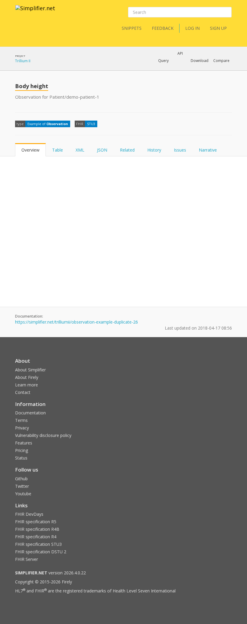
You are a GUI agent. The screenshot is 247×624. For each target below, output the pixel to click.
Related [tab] (127, 150)
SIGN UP (218, 28)
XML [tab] (80, 150)
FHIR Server (26, 559)
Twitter (22, 486)
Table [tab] (57, 150)
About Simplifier (30, 370)
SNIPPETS (132, 28)
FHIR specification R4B (37, 529)
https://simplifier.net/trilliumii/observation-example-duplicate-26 (76, 322)
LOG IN (192, 28)
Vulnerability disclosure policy (43, 435)
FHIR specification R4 (35, 536)
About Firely (26, 377)
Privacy (22, 428)
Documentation (30, 413)
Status (21, 458)
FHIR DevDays (29, 514)
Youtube (23, 493)
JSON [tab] (102, 150)
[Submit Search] (226, 12)
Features (23, 443)
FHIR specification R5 (35, 521)
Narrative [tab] (208, 150)
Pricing (21, 450)
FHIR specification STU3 (38, 544)
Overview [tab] (30, 150)
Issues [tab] (180, 150)
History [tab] (154, 150)
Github (21, 478)
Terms (21, 420)
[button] (163, 61)
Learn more (26, 385)
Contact (22, 392)
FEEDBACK (163, 28)
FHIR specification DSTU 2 (40, 552)
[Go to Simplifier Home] (35, 12)
